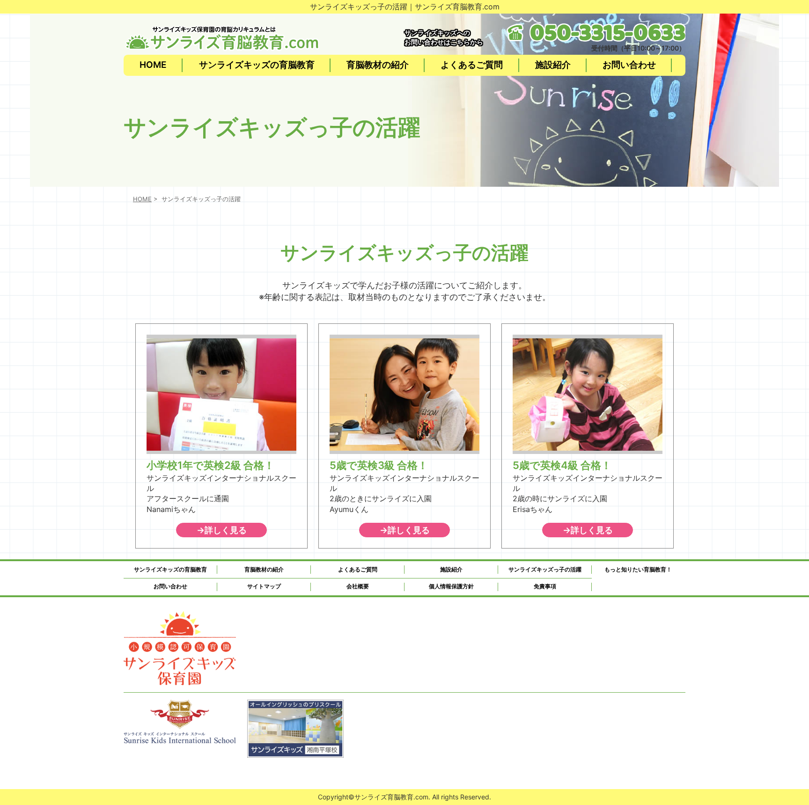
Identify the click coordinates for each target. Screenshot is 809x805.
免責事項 (545, 586)
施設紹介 (553, 64)
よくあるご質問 (472, 64)
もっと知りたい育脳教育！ (638, 569)
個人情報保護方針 (451, 586)
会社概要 (357, 586)
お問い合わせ (629, 64)
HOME (153, 64)
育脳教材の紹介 (377, 64)
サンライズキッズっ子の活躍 (544, 569)
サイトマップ (264, 586)
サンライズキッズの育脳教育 (257, 64)
